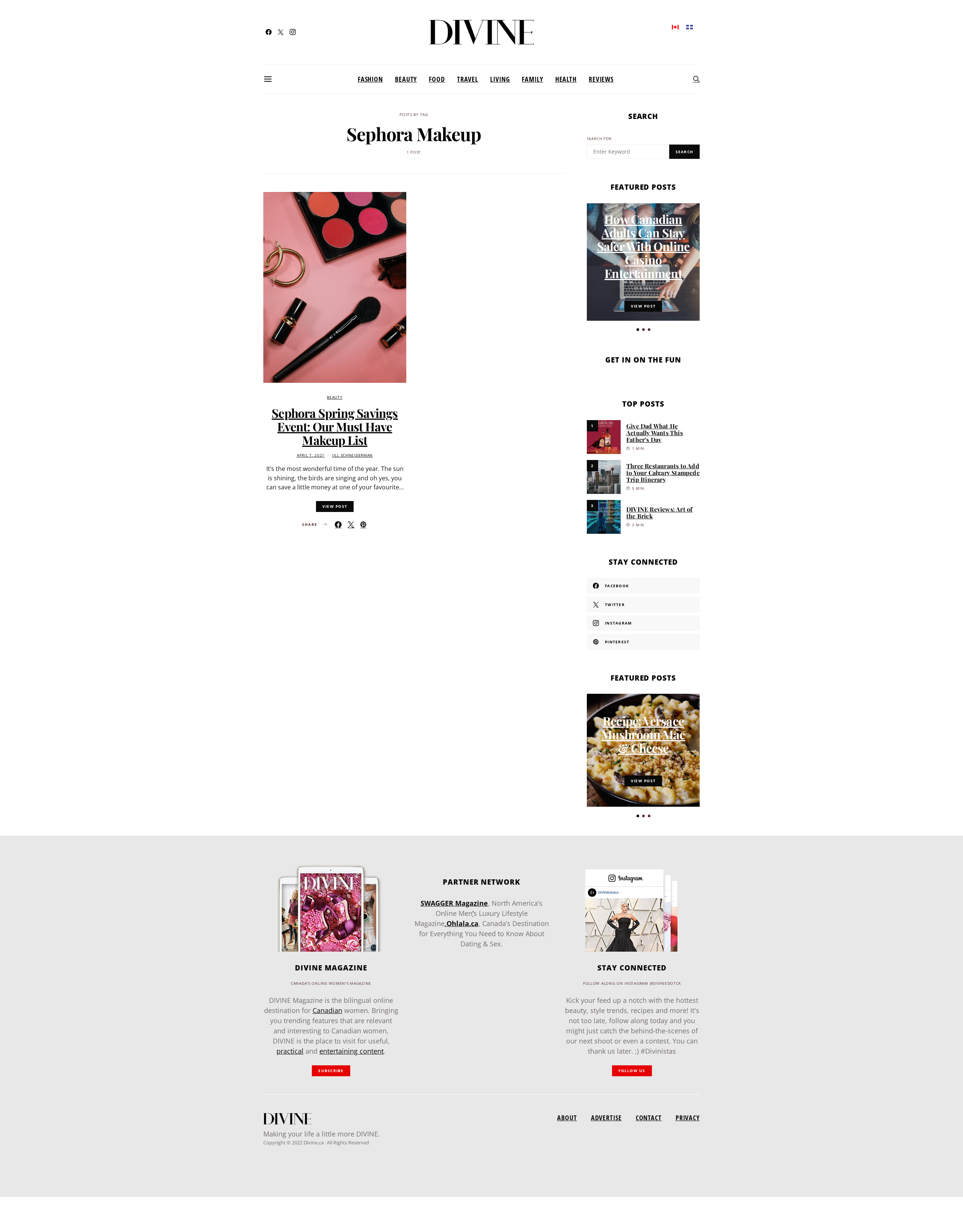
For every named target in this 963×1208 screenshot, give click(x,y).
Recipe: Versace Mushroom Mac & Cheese (643, 734)
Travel (467, 79)
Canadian (327, 1010)
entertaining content (351, 1051)
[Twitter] (280, 32)
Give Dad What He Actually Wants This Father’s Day (654, 432)
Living (500, 79)
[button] (638, 329)
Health (566, 79)
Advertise (606, 1117)
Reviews (601, 79)
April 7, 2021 (311, 455)
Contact (649, 1117)
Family (532, 79)
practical (290, 1051)
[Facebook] (268, 32)
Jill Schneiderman (352, 455)
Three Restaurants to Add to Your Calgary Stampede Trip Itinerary (663, 472)
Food (437, 79)
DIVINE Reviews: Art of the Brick (659, 512)
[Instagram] (292, 32)
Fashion (370, 79)
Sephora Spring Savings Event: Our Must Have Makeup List (335, 426)
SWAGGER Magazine (454, 903)
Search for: (600, 138)
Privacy (688, 1117)
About (567, 1117)
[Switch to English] (675, 26)
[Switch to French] (689, 26)
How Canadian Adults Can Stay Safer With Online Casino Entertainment (643, 246)
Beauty (406, 79)
